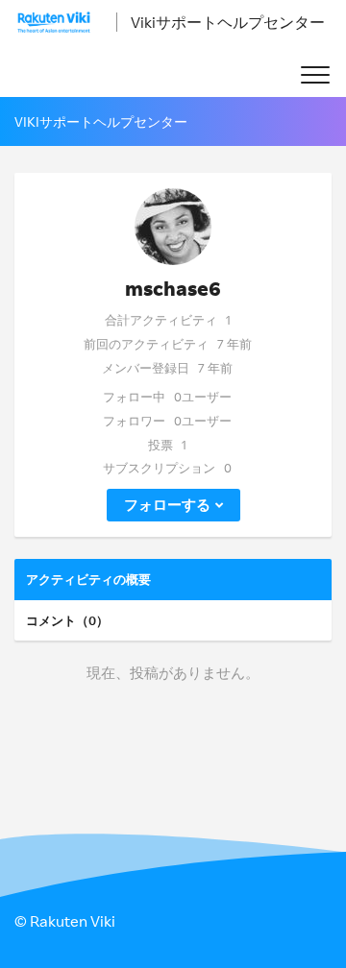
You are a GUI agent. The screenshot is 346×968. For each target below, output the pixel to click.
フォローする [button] (167, 505)
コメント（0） (67, 620)
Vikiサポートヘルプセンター (228, 22)
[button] (314, 75)
